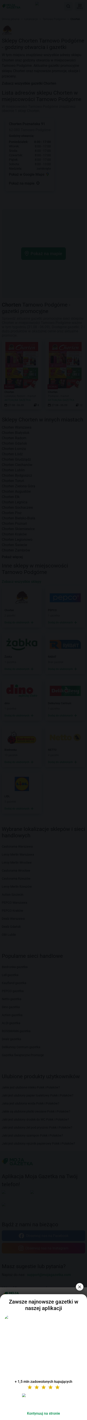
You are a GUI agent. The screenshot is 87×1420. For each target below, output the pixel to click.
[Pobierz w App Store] (43, 1401)
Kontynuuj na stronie (43, 1413)
